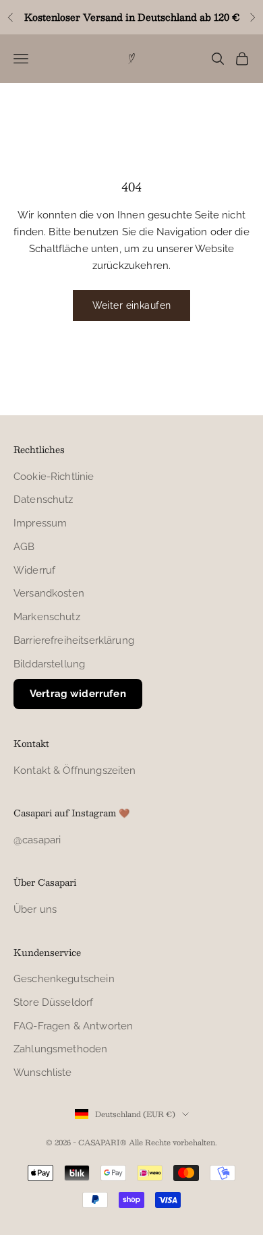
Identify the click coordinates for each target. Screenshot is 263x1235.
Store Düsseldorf (53, 1002)
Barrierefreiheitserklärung (73, 640)
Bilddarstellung (49, 664)
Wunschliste (42, 1072)
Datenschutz (43, 499)
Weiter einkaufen (131, 305)
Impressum (40, 523)
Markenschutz (46, 617)
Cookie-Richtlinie (53, 477)
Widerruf (34, 570)
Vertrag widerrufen (78, 694)
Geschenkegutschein (64, 979)
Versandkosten (48, 593)
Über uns (35, 909)
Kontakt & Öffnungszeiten (74, 770)
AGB (23, 547)
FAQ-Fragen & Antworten (73, 1026)
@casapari (37, 840)
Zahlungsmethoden (60, 1049)
